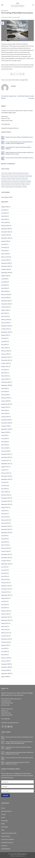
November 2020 (5, 382)
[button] (2, 5)
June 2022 (4, 341)
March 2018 (4, 448)
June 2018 (4, 438)
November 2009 (5, 667)
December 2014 (5, 526)
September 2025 (5, 238)
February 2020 (5, 397)
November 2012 (5, 589)
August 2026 (4, 206)
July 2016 (4, 482)
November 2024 (5, 266)
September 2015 (5, 504)
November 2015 (5, 501)
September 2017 (5, 463)
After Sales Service (6, 811)
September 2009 (5, 673)
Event (11, 176)
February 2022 (5, 350)
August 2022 (4, 335)
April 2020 (4, 391)
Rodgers (23, 184)
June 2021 (4, 369)
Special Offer (18, 186)
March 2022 (4, 347)
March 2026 (4, 222)
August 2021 (4, 366)
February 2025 (5, 257)
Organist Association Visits (8, 833)
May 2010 (4, 654)
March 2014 (4, 545)
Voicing (24, 186)
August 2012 (4, 598)
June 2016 (4, 485)
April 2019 (4, 410)
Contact (3, 814)
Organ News (23, 181)
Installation (21, 176)
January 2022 (5, 354)
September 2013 (5, 564)
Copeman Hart (5, 176)
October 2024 (5, 269)
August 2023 (4, 310)
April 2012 (4, 607)
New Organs (4, 827)
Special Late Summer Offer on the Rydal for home (19, 137)
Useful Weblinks (5, 848)
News (2, 830)
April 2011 (4, 626)
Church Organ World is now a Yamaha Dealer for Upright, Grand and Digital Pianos (19, 142)
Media (3, 823)
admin (18, 17)
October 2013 (5, 560)
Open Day (25, 178)
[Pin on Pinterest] (23, 74)
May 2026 (4, 216)
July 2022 (4, 338)
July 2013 (4, 567)
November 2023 (5, 304)
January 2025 (5, 260)
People (28, 181)
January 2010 (5, 661)
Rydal (28, 184)
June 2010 (4, 651)
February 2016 (5, 495)
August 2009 (4, 676)
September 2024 (5, 272)
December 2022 (5, 325)
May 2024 (4, 285)
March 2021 (4, 376)
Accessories (4, 173)
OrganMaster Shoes (6, 181)
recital (12, 184)
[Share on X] (17, 74)
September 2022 (5, 332)
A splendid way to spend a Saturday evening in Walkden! (18, 147)
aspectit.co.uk (22, 855)
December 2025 (5, 228)
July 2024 (4, 279)
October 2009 (5, 670)
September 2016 (5, 479)
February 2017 (5, 473)
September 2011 (5, 620)
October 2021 (5, 363)
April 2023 (4, 313)
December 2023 (5, 300)
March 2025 (4, 253)
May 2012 (4, 604)
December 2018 (5, 419)
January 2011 (5, 636)
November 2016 (5, 476)
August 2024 (4, 275)
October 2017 (5, 460)
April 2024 (4, 288)
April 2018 (4, 444)
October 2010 (5, 642)
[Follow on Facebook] (2, 726)
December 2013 (5, 554)
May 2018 (4, 441)
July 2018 (4, 435)
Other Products (5, 836)
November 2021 (5, 360)
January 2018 (5, 451)
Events (16, 176)
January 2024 (5, 297)
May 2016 (4, 488)
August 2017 (4, 466)
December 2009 (5, 664)
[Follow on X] (5, 726)
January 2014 (5, 551)
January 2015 (5, 523)
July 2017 (4, 470)
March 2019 (4, 413)
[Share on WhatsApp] (11, 74)
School (3, 186)
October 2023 (5, 307)
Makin (26, 80)
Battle (10, 173)
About (3, 808)
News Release (4, 10)
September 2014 (5, 532)
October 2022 (5, 329)
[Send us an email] (8, 726)
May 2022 (4, 344)
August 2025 (4, 241)
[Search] (33, 4)
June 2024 (4, 282)
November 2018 (5, 423)
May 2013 (4, 573)
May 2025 (4, 250)
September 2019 (5, 404)
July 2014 (4, 535)
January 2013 (5, 582)
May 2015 (4, 513)
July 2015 (4, 510)
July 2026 (4, 210)
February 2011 (5, 632)
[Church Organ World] (17, 5)
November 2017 (5, 457)
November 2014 (5, 529)
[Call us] (11, 726)
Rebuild (7, 184)
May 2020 (4, 388)
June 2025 (4, 247)
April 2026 (4, 219)
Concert (26, 173)
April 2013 (4, 576)
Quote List (4, 845)
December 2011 (5, 617)
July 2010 (4, 648)
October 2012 (5, 592)
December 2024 (5, 263)
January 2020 (5, 401)
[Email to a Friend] (20, 74)
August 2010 (4, 645)
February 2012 (5, 611)
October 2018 (5, 426)
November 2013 (5, 557)
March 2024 (4, 291)
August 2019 (4, 407)
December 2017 (5, 454)
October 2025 (5, 235)
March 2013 (4, 579)
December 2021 (5, 357)
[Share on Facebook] (14, 74)
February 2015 (5, 520)
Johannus (4, 178)
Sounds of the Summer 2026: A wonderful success (19, 157)
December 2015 (5, 498)
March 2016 (4, 491)
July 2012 (4, 601)
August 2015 (4, 507)
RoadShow (17, 184)
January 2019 (5, 416)
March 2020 (4, 394)
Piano (3, 184)
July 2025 (4, 244)
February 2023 (5, 319)
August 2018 (4, 432)
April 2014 (4, 542)
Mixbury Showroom (16, 178)
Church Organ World (18, 173)
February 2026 (5, 225)
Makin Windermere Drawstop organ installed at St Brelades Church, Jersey (19, 153)
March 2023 (4, 316)
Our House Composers (7, 839)
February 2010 (5, 658)
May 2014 (4, 538)
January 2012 (5, 614)
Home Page (4, 820)
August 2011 (4, 623)
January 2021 (5, 379)
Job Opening (29, 176)
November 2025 (5, 232)
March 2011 (4, 629)
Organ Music (15, 181)
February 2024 (5, 294)
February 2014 (5, 548)
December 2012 (5, 585)
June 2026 (4, 213)
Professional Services (7, 842)
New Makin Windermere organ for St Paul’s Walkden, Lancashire (17, 763)
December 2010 (5, 639)
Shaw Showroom (10, 186)
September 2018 (5, 429)
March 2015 (4, 517)
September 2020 (5, 385)
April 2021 (4, 372)
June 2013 (4, 570)
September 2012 (5, 595)
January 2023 (5, 322)
